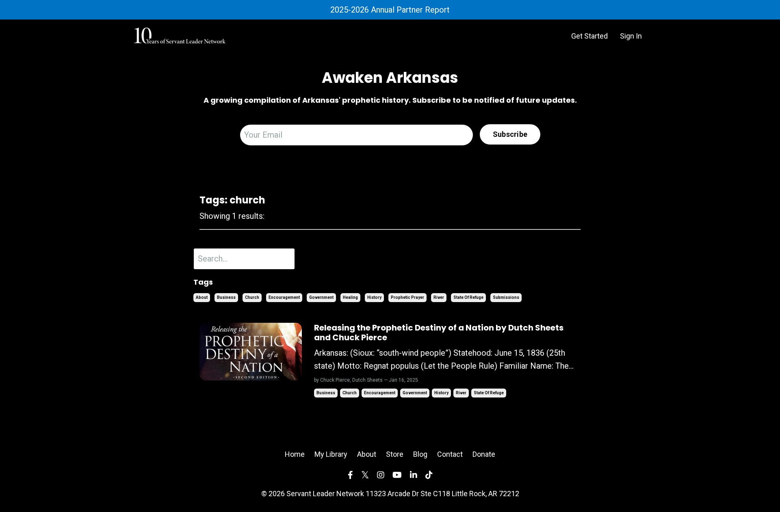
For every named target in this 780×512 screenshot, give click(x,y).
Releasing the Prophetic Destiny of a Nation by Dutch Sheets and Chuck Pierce (438, 332)
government (321, 297)
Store (394, 454)
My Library (330, 454)
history (374, 297)
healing (350, 297)
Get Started (589, 36)
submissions (506, 297)
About (366, 454)
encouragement (284, 297)
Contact (450, 454)
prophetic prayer (407, 297)
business (226, 297)
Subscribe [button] (510, 134)
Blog (420, 454)
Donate (483, 454)
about (202, 297)
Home (295, 454)
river (438, 297)
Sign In (631, 36)
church (252, 297)
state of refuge (468, 297)
